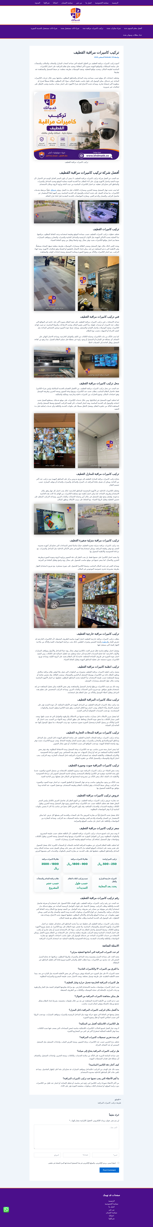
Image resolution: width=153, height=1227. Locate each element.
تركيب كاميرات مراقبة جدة (93, 28)
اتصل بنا (89, 3)
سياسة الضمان (67, 3)
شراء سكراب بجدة (114, 28)
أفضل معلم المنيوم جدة (133, 28)
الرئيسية (115, 3)
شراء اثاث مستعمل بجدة (70, 28)
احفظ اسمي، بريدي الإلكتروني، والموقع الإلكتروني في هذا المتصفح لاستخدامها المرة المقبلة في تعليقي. (82, 1163)
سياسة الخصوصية (101, 3)
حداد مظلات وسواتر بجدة (132, 35)
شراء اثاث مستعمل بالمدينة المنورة (44, 28)
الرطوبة (105, 642)
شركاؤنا (47, 3)
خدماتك (54, 190)
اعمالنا (55, 3)
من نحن (79, 3)
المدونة (37, 3)
